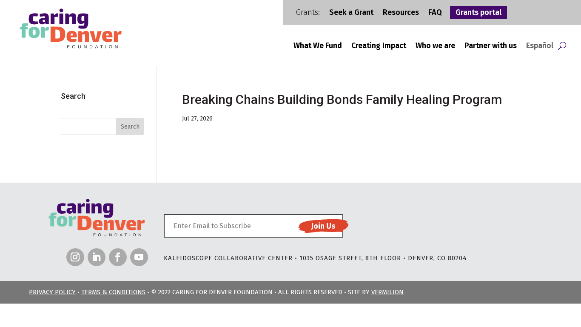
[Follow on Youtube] (139, 257)
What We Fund (317, 46)
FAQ (435, 13)
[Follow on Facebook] (118, 257)
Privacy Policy (52, 292)
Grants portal (478, 13)
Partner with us (490, 46)
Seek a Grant (351, 13)
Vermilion (387, 292)
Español (539, 46)
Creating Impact (378, 46)
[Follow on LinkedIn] (96, 257)
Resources (401, 13)
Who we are (435, 46)
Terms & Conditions (113, 292)
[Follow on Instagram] (75, 257)
